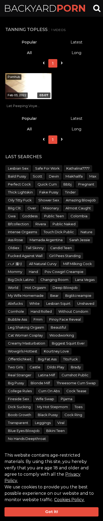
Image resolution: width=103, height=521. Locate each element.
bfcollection (18, 224)
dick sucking (19, 407)
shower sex (48, 200)
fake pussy (48, 192)
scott (37, 176)
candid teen (61, 248)
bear (54, 295)
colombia (79, 216)
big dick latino (21, 279)
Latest (76, 42)
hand (33, 272)
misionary (51, 208)
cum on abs (49, 391)
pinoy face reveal (65, 319)
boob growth (19, 415)
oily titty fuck (20, 200)
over (31, 208)
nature (86, 232)
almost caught (78, 208)
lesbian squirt (58, 303)
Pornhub (14, 77)
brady (76, 367)
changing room (54, 279)
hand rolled (41, 311)
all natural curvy (43, 264)
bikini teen (55, 431)
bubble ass (17, 319)
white (34, 303)
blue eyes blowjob (24, 431)
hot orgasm (35, 287)
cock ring (73, 415)
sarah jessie (79, 240)
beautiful (58, 327)
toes (78, 407)
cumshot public (75, 375)
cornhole (16, 311)
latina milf (46, 375)
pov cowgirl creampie (64, 272)
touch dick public (59, 232)
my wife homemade (26, 295)
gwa (12, 216)
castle (35, 367)
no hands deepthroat (27, 438)
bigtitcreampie (78, 295)
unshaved (85, 303)
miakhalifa (74, 176)
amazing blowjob (81, 200)
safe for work (47, 168)
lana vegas (85, 279)
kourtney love (56, 351)
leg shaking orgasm (26, 327)
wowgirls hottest (22, 351)
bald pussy (17, 176)
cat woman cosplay (25, 335)
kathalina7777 (78, 168)
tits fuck (70, 359)
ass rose (15, 240)
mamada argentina (46, 240)
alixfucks (15, 303)
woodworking (61, 335)
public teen (54, 216)
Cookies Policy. (69, 499)
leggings (43, 423)
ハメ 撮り (15, 264)
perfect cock (19, 184)
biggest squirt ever (68, 343)
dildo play (55, 367)
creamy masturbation (26, 343)
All (29, 52)
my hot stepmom (52, 407)
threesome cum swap (76, 383)
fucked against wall (25, 256)
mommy (15, 272)
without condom (73, 311)
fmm (38, 319)
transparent (18, 423)
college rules (20, 391)
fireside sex (18, 399)
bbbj (67, 184)
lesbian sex (18, 168)
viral (60, 423)
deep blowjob (65, 287)
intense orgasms (22, 232)
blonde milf (40, 383)
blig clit (14, 208)
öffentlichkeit (19, 359)
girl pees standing (65, 256)
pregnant (86, 184)
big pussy (16, 383)
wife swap (45, 399)
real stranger (19, 375)
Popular (29, 42)
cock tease (76, 391)
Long (76, 52)
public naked (64, 224)
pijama (66, 399)
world (13, 287)
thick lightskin (20, 192)
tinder (70, 192)
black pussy (48, 415)
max (92, 176)
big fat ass (47, 359)
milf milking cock (77, 264)
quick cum (47, 184)
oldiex (13, 248)
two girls (15, 367)
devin (54, 176)
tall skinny (35, 248)
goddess (30, 216)
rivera (40, 224)
